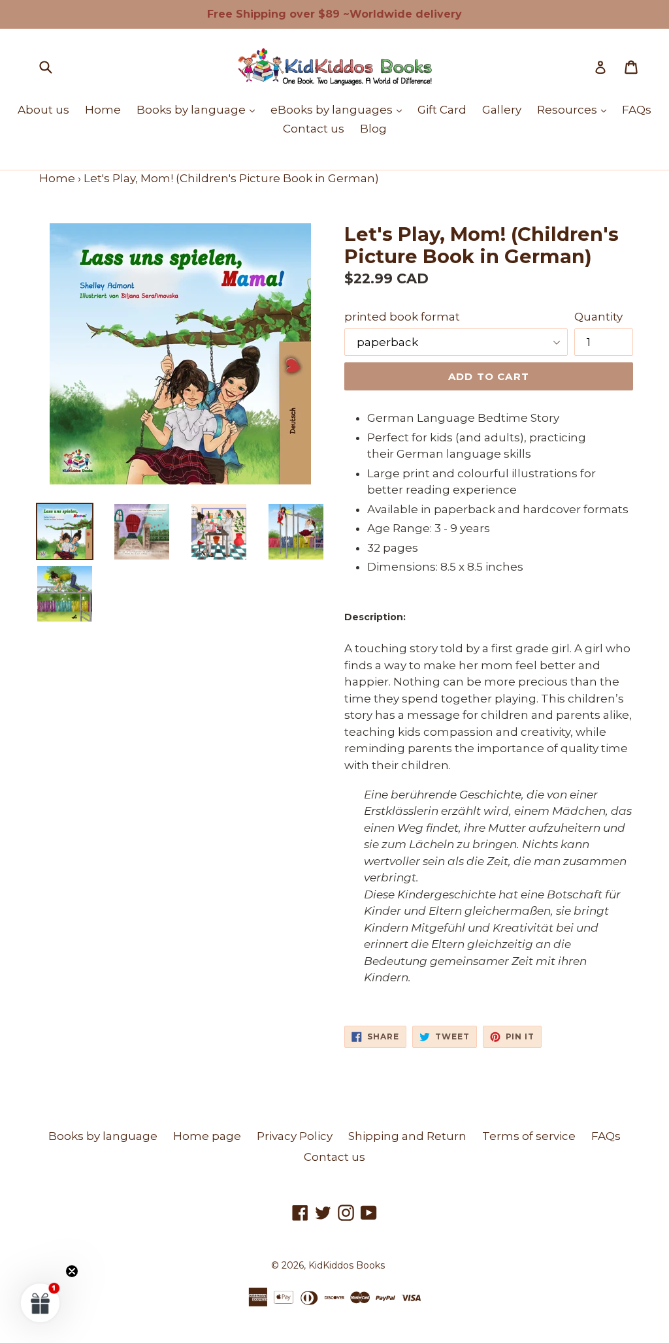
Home (103, 109)
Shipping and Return (407, 1136)
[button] (40, 1302)
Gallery (501, 109)
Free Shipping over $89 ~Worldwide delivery (334, 14)
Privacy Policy (295, 1136)
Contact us (313, 128)
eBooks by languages (339, 109)
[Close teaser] (71, 1271)
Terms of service (529, 1136)
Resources (575, 109)
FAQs (636, 109)
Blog (373, 128)
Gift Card (441, 109)
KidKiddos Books (346, 1265)
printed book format (402, 316)
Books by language (199, 109)
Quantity (598, 316)
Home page (207, 1136)
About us (43, 109)
